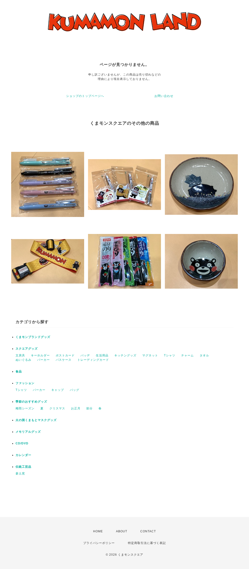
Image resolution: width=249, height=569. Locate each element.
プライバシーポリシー (99, 543)
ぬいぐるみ (23, 360)
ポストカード (65, 355)
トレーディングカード (93, 360)
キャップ (57, 390)
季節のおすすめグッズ (31, 401)
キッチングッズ (125, 355)
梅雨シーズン (25, 408)
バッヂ (85, 355)
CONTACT (148, 531)
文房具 (20, 355)
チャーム (187, 355)
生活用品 (102, 355)
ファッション (25, 383)
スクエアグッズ (27, 348)
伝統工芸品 (23, 466)
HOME (98, 531)
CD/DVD (22, 443)
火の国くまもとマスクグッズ (36, 420)
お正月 (75, 408)
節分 (89, 408)
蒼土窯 (20, 473)
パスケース (63, 360)
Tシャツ (169, 355)
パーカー (43, 360)
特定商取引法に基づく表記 (147, 543)
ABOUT (121, 531)
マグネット (150, 355)
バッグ (74, 390)
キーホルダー (40, 355)
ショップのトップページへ (85, 96)
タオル (204, 355)
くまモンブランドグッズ (33, 337)
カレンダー (23, 455)
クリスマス (57, 408)
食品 (19, 371)
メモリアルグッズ (28, 431)
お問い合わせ (163, 96)
